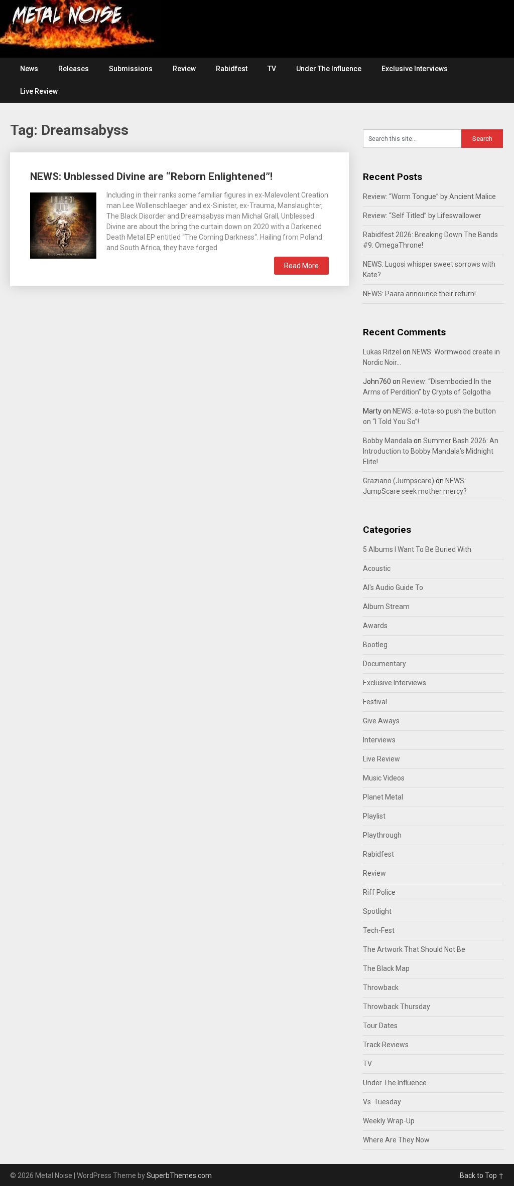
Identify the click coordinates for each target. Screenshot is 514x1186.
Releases (73, 69)
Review (184, 69)
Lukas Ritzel (382, 352)
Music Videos (384, 778)
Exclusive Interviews (414, 69)
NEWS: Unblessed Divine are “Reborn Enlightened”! (151, 176)
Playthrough (382, 835)
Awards (375, 626)
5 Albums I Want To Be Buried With (417, 549)
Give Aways (381, 721)
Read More (301, 266)
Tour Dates (380, 1026)
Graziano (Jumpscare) (398, 481)
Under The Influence (328, 69)
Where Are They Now (396, 1140)
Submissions (131, 69)
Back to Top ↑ (482, 1175)
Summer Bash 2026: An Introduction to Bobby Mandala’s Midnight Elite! (430, 451)
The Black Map (386, 968)
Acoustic (377, 568)
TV (272, 69)
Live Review (39, 91)
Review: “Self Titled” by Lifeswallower (422, 216)
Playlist (374, 816)
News (29, 69)
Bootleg (375, 645)
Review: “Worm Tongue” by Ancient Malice (429, 196)
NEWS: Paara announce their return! (419, 294)
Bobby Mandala (387, 441)
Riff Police (379, 892)
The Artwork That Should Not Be (414, 949)
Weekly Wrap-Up (389, 1121)
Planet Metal (383, 797)
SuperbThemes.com (179, 1175)
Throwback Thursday (396, 1007)
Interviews (379, 740)
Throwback (381, 987)
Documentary (384, 664)
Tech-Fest (379, 930)
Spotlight (377, 911)
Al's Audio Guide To (393, 587)
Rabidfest (231, 69)
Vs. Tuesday (382, 1102)
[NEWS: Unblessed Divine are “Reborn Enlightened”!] (63, 224)
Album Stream (386, 607)
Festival (375, 702)
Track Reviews (386, 1045)
